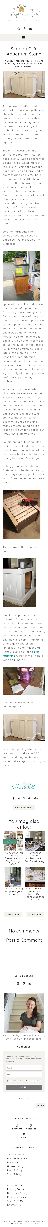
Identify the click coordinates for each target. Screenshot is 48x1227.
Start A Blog (14, 1174)
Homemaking (15, 1166)
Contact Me (14, 1204)
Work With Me (15, 1201)
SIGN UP (24, 1087)
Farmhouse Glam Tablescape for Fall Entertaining (34, 857)
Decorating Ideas (17, 1158)
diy (12, 64)
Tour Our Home (16, 1154)
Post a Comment (24, 66)
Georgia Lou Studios (28, 1223)
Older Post (35, 915)
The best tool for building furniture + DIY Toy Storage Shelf (13, 858)
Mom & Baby (15, 1170)
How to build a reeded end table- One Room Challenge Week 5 (34, 894)
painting (31, 64)
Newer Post (13, 915)
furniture (21, 64)
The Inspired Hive (32, 1222)
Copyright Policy (17, 1197)
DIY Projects (14, 1162)
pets (40, 64)
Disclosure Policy (17, 1193)
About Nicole (15, 1185)
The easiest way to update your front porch (13, 891)
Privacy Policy (15, 1189)
